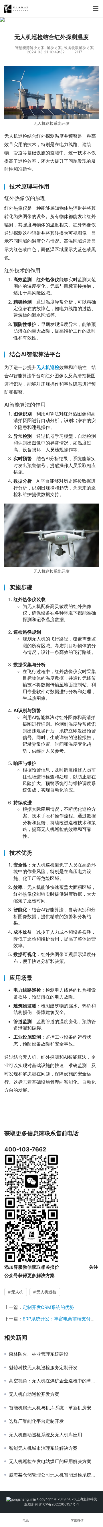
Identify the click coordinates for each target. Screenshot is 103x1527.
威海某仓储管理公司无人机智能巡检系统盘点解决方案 (54, 1474)
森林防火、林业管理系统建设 (38, 1354)
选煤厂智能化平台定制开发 (36, 1421)
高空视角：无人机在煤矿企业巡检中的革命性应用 (54, 1380)
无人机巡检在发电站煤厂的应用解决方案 (50, 1461)
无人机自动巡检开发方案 (34, 1394)
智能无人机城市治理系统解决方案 (43, 1448)
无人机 (17, 1291)
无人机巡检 (46, 1291)
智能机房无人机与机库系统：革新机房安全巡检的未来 (54, 1407)
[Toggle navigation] (96, 8)
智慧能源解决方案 (30, 47)
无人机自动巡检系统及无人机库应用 (45, 1434)
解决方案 (54, 47)
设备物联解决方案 (79, 47)
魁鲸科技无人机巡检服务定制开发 (43, 1367)
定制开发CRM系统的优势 (48, 1307)
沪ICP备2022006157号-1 (59, 1504)
